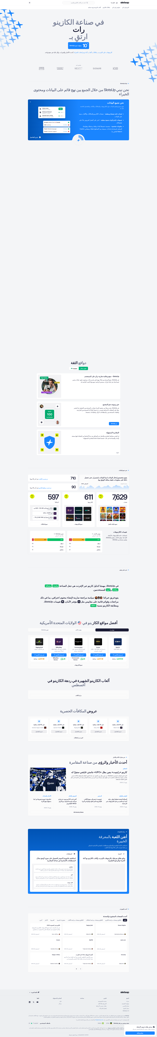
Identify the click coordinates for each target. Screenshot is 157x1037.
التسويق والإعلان (73, 796)
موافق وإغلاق (140, 1033)
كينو (72, 874)
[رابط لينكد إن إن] (29, 1002)
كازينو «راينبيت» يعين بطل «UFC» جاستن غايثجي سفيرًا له (99, 772)
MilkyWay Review (58, 658)
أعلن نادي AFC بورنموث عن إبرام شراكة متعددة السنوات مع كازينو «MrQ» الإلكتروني (67, 801)
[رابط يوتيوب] (37, 1002)
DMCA (99, 1023)
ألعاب (90, 52)
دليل (61, 1001)
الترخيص (100, 796)
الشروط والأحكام (102, 1003)
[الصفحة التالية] (76, 968)
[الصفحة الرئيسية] (125, 3)
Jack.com (123, 940)
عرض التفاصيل (117, 731)
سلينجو (71, 867)
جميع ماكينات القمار (112, 524)
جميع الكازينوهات (79, 524)
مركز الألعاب (78, 695)
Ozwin (58, 940)
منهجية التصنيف (125, 1003)
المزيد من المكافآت (78, 737)
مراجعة (116, 659)
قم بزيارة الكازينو (119, 655)
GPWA (108, 1023)
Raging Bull (89, 925)
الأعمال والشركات (47, 796)
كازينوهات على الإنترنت (105, 52)
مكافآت (95, 52)
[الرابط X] (33, 1002)
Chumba (123, 954)
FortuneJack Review (77, 658)
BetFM (91, 940)
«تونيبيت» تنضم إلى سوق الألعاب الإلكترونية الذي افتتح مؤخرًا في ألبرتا (92, 800)
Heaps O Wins (56, 954)
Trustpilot (33, 1023)
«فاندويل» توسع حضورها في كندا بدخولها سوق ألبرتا (42, 800)
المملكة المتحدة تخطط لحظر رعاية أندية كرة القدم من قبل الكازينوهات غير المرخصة (116, 801)
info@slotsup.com (99, 1019)
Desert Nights (122, 925)
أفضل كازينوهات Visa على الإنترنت (84, 954)
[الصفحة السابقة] (80, 968)
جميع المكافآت (44, 524)
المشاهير (125, 768)
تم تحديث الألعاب (43, 479)
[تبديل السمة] (29, 2)
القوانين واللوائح (123, 796)
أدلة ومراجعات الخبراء (81, 52)
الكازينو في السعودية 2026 (53, 925)
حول (117, 2)
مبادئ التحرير (126, 1006)
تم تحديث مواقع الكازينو (45, 488)
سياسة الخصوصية (102, 1001)
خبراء (127, 1001)
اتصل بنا (113, 2)
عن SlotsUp (114, 423)
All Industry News (78, 812)
